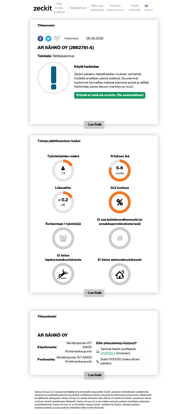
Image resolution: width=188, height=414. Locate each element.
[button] (40, 39)
